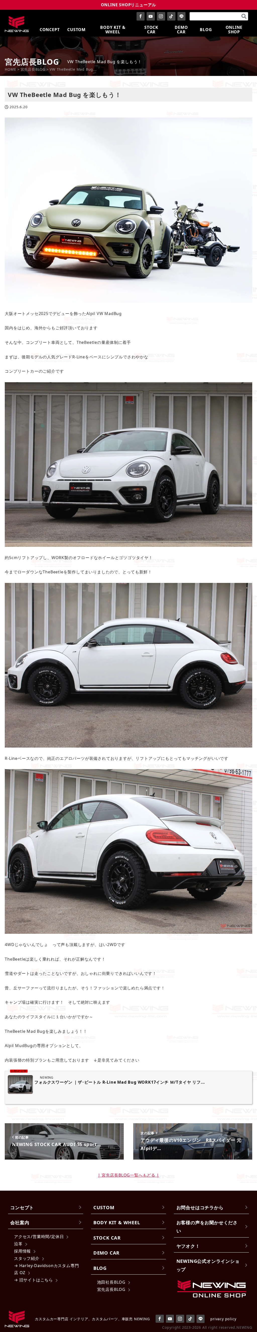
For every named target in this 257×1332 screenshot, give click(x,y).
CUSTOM (103, 1207)
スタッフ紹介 (26, 1258)
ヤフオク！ (188, 1246)
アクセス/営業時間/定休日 (39, 1236)
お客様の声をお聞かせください (207, 1226)
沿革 (18, 1244)
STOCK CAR (107, 1238)
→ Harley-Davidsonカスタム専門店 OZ (46, 1269)
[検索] (244, 16)
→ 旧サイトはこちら (33, 1280)
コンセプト (22, 1207)
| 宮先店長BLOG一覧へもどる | (128, 1175)
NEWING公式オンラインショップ (208, 1265)
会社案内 (19, 1222)
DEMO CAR (106, 1253)
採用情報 (22, 1251)
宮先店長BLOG (111, 1289)
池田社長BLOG (111, 1282)
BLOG (100, 1268)
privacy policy (223, 1318)
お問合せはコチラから (200, 1207)
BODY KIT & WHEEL (116, 1222)
